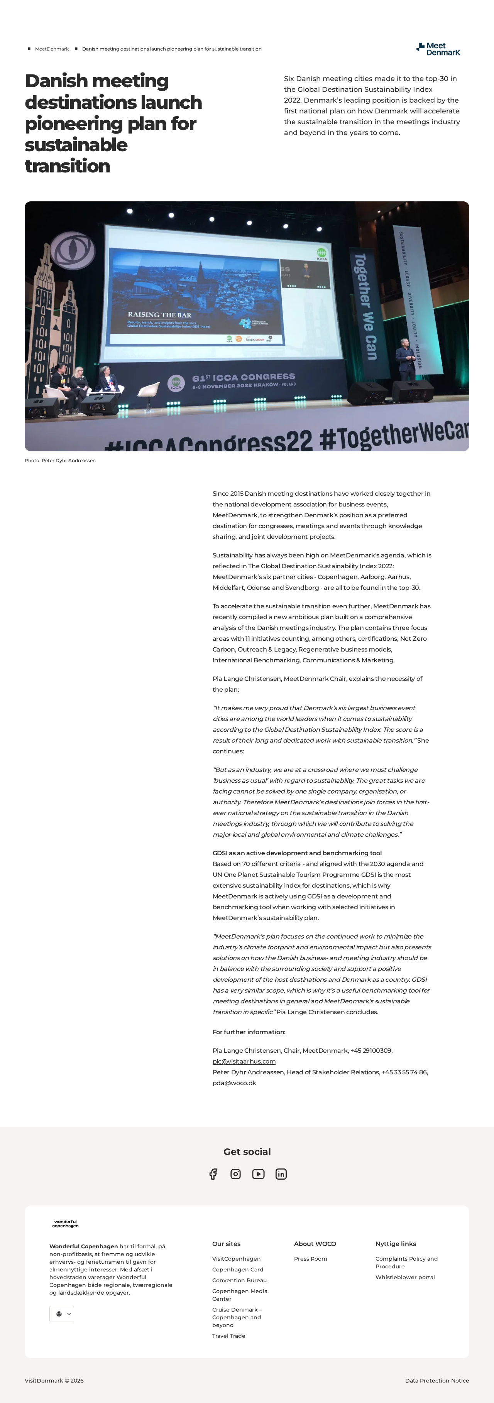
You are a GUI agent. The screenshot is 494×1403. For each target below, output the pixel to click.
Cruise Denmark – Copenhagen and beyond (237, 1317)
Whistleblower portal (405, 1277)
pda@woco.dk (234, 1083)
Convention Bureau (239, 1280)
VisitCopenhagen (236, 1258)
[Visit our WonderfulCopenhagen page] (258, 1174)
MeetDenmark (52, 49)
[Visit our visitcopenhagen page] (235, 1174)
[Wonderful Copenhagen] (65, 1224)
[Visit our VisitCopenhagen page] (213, 1174)
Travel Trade (228, 1335)
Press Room (310, 1258)
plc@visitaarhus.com (244, 1061)
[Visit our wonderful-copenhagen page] (281, 1174)
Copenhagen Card (238, 1269)
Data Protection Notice (437, 1380)
